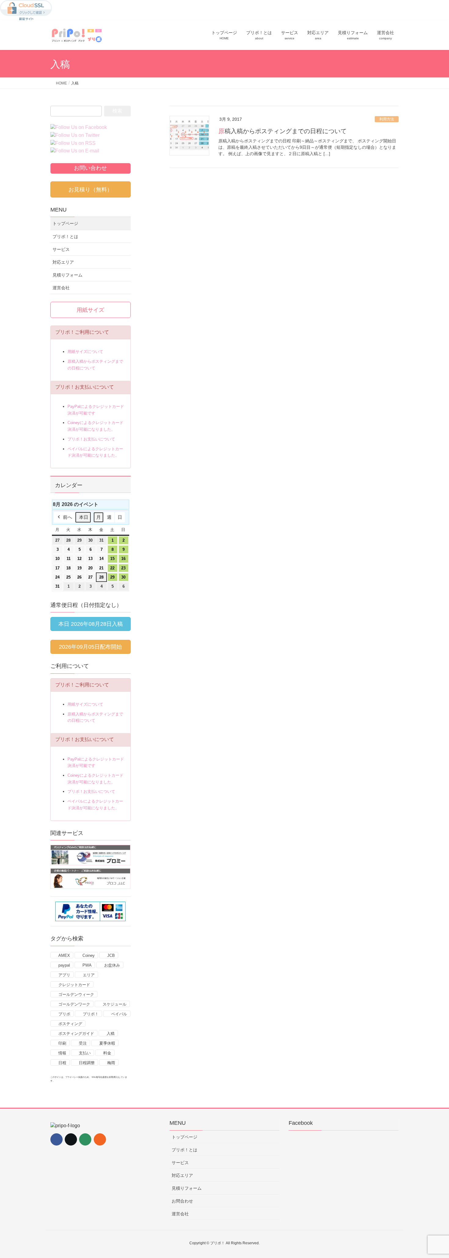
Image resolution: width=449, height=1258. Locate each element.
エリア (89, 975)
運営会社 (61, 287)
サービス (61, 249)
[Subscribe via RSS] (100, 1139)
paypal (64, 965)
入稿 (111, 1033)
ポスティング (70, 1023)
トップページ (65, 223)
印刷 (62, 1043)
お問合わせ (182, 1201)
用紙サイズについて (85, 351)
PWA (87, 965)
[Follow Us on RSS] (74, 143)
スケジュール (114, 1004)
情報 (62, 1053)
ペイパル (119, 1014)
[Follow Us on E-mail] (76, 151)
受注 (83, 1043)
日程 (62, 1062)
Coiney (88, 955)
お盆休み (112, 965)
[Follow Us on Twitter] (76, 135)
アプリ (64, 975)
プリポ (64, 1014)
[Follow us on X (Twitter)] (71, 1139)
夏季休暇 (107, 1043)
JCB (111, 955)
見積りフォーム (67, 275)
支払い (85, 1053)
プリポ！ (91, 1014)
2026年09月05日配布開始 (90, 647)
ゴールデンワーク (74, 1004)
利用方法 (386, 119)
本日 (83, 517)
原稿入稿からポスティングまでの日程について (282, 131)
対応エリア (63, 262)
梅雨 (111, 1062)
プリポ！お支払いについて (91, 439)
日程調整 (87, 1062)
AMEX (64, 955)
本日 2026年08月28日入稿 (90, 624)
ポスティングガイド (76, 1033)
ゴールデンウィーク (76, 994)
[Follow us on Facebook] (56, 1139)
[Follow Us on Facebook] (80, 127)
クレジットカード (74, 984)
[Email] (85, 1139)
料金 (107, 1053)
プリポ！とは (65, 236)
